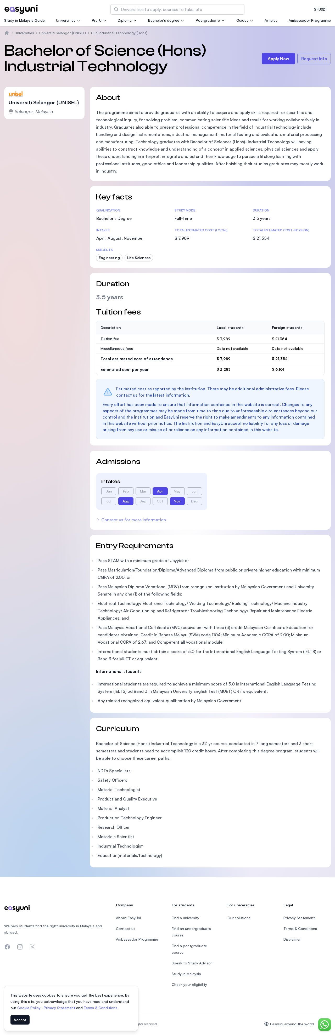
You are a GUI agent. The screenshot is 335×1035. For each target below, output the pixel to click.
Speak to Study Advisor (192, 963)
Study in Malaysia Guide (24, 20)
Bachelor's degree (163, 20)
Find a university (185, 918)
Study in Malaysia (186, 973)
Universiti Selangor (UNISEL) (62, 33)
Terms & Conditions (101, 1007)
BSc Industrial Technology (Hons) (119, 33)
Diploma (125, 20)
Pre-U (97, 20)
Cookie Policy (29, 1007)
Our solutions (238, 918)
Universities (65, 20)
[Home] (6, 33)
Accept (20, 1019)
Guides (242, 20)
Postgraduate (208, 20)
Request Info (314, 58)
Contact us (125, 928)
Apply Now (278, 58)
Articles (271, 20)
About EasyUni (128, 918)
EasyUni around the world (292, 1024)
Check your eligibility (189, 984)
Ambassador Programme (310, 20)
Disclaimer (292, 939)
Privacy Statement (60, 1007)
